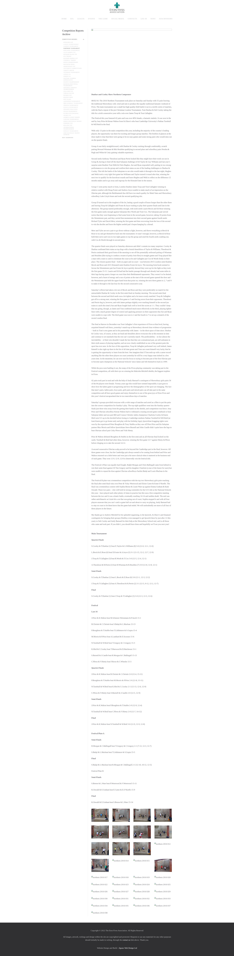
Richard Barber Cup (71, 58)
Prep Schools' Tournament (73, 103)
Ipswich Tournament (71, 105)
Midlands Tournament (72, 50)
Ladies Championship (71, 44)
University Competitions (73, 68)
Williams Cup (68, 91)
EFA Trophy (67, 56)
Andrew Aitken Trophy (72, 117)
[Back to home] (117, 7)
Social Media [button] (117, 18)
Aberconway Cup (69, 66)
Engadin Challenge (71, 109)
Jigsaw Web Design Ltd (128, 948)
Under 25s (67, 74)
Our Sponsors (165, 18)
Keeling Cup (68, 125)
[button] (100, 815)
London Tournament (71, 46)
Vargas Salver (69, 93)
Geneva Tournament (71, 107)
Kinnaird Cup (68, 42)
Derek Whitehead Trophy (73, 121)
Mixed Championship (71, 62)
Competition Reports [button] (69, 39)
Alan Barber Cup (70, 52)
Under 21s (67, 76)
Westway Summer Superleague (70, 79)
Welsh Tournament (70, 111)
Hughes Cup (68, 95)
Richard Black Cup (70, 54)
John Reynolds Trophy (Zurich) (72, 133)
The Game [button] (103, 18)
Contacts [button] (132, 18)
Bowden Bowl (68, 97)
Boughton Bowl (69, 64)
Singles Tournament (71, 131)
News (153, 18)
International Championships (69, 128)
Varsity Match (69, 70)
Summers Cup (68, 123)
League (80, 18)
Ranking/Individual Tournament (71, 84)
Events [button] (91, 18)
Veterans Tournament (72, 72)
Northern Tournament (72, 48)
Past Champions (67, 137)
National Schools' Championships (70, 88)
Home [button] (64, 18)
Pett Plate (67, 99)
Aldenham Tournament (72, 101)
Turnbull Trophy (70, 60)
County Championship (71, 82)
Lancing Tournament (71, 119)
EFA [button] (72, 18)
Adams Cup (67, 115)
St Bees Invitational (71, 113)
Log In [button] (144, 18)
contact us (126, 940)
